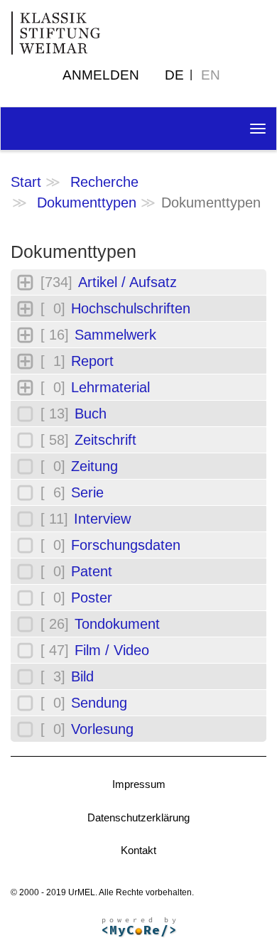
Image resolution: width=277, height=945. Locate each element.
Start (26, 182)
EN (210, 75)
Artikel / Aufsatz (127, 282)
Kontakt (138, 850)
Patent (91, 571)
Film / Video (112, 650)
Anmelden (101, 75)
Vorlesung (102, 729)
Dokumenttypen (86, 202)
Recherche (104, 182)
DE (174, 75)
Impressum (138, 784)
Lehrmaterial (110, 387)
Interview (102, 518)
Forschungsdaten (125, 545)
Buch (91, 413)
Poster (91, 597)
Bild (82, 676)
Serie (87, 492)
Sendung (99, 703)
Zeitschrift (105, 440)
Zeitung (94, 466)
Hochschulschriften (130, 308)
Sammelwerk (115, 334)
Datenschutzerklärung (138, 817)
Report (92, 361)
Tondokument (117, 624)
